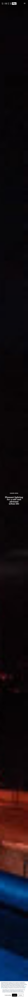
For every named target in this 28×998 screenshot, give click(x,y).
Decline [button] (20, 995)
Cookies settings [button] (8, 995)
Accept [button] (14, 995)
